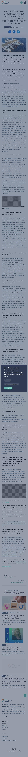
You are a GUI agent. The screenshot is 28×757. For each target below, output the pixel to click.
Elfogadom (8, 388)
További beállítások (11, 384)
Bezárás (7, 380)
